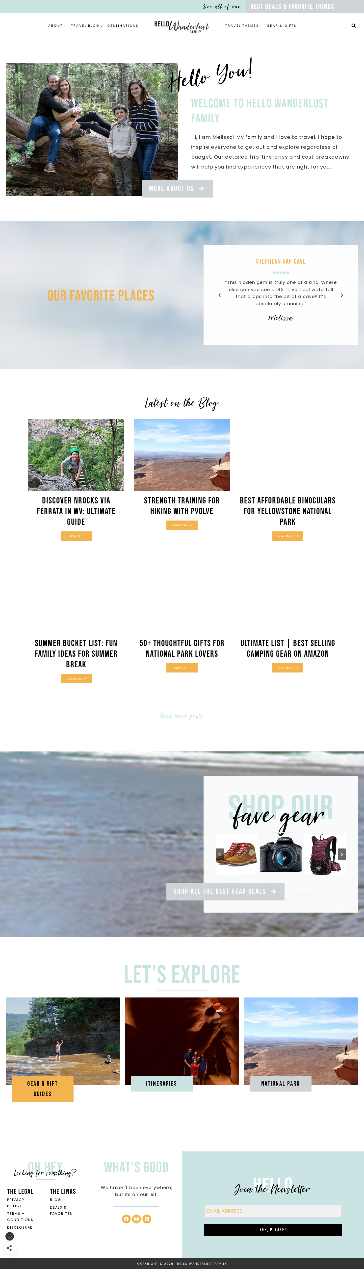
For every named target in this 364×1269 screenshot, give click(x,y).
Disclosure (19, 1227)
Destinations (123, 25)
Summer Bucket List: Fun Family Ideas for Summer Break (76, 654)
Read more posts (182, 716)
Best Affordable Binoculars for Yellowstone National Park (288, 511)
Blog (55, 1199)
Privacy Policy (16, 1202)
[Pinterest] (146, 1219)
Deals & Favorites (61, 1210)
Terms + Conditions (20, 1216)
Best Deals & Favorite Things (292, 6)
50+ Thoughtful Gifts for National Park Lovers (182, 648)
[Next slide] (342, 295)
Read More (79, 536)
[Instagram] (136, 1219)
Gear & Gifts (282, 25)
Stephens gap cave (281, 261)
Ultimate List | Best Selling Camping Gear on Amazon (287, 648)
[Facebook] (126, 1219)
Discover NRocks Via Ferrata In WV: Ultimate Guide (76, 511)
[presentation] (76, 455)
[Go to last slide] (220, 295)
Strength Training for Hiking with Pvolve (182, 506)
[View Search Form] (353, 25)
